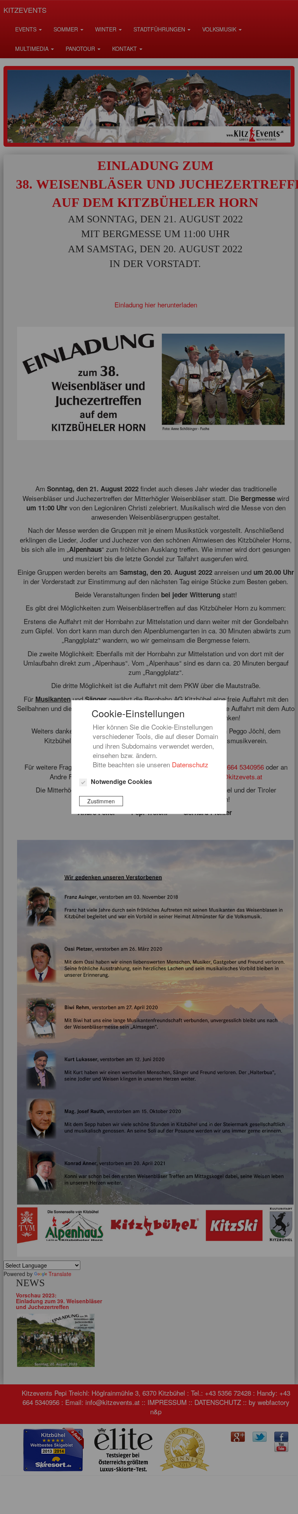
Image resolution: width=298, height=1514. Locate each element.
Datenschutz (190, 764)
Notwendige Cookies (121, 781)
